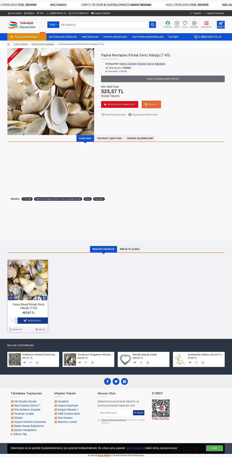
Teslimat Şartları (109, 138)
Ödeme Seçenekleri (140, 138)
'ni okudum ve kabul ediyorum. (123, 421)
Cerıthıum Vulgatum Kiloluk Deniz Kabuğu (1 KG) (95, 354)
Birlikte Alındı (129, 249)
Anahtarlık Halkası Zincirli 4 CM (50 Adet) (205, 354)
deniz (87, 199)
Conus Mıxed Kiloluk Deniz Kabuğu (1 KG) (28, 306)
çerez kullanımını (136, 448)
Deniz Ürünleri (21, 44)
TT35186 (27, 199)
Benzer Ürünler (103, 249)
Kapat (214, 448)
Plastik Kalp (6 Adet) (145, 354)
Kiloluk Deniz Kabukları (43, 44)
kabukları (98, 199)
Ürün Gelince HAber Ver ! (121, 104)
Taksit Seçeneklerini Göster (163, 79)
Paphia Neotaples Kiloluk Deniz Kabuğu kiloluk (58, 199)
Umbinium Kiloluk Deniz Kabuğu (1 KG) (40, 354)
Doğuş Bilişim (103, 455)
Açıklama (85, 138)
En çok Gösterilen (20, 345)
